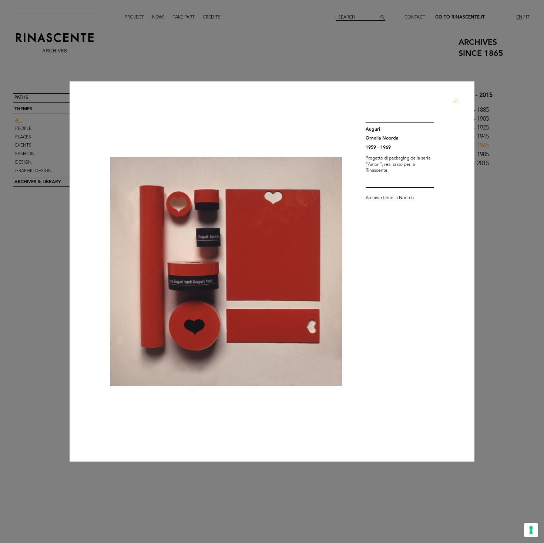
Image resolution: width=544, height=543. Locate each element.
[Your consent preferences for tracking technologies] (531, 530)
